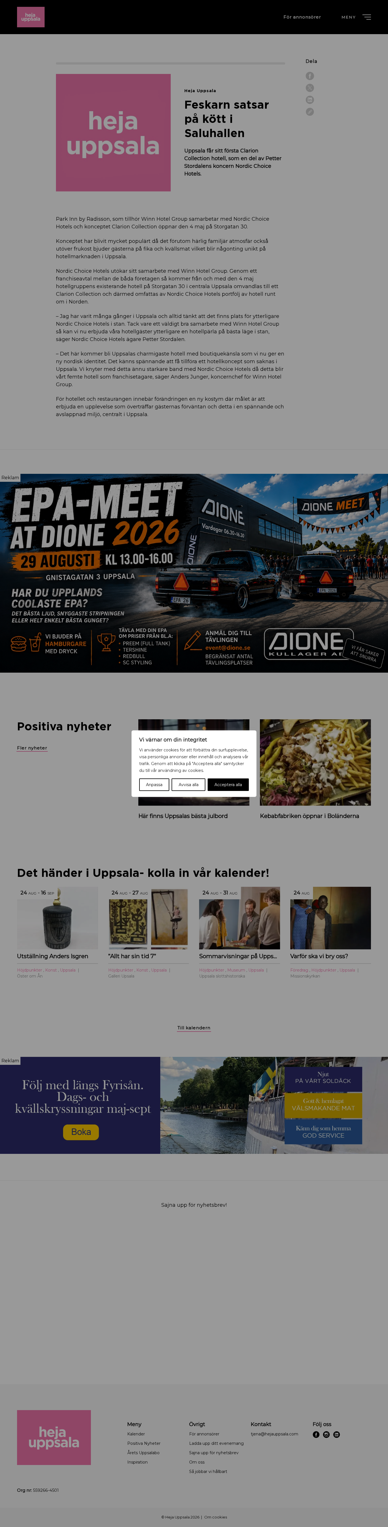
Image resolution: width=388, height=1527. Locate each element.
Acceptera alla (228, 784)
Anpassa (154, 784)
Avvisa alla (189, 784)
